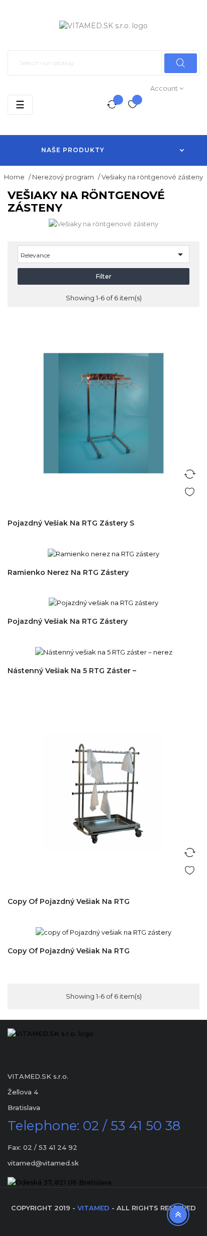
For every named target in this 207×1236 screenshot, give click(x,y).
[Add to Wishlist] (189, 490)
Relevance (103, 254)
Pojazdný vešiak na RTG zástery (68, 621)
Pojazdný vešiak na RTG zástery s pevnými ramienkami (71, 528)
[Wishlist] (132, 105)
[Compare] (112, 105)
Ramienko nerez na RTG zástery (68, 572)
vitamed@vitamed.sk (43, 1163)
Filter (104, 276)
